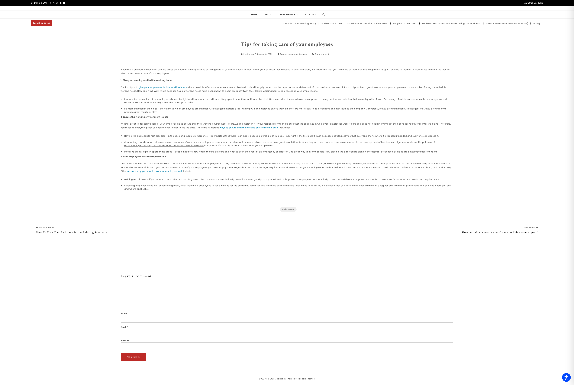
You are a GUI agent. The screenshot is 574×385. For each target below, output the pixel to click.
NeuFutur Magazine (275, 378)
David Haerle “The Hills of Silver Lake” (357, 23)
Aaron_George (299, 54)
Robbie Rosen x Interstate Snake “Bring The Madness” (440, 23)
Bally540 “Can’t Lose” (394, 23)
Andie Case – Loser (321, 23)
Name (125, 313)
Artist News (288, 209)
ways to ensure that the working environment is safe (249, 127)
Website (125, 340)
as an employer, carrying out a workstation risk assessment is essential (164, 145)
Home (254, 14)
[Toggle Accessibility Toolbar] (566, 377)
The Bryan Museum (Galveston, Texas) (496, 23)
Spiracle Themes (306, 378)
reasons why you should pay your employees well (155, 171)
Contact (311, 14)
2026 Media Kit (289, 14)
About (269, 14)
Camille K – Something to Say (289, 23)
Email (124, 327)
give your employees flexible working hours (163, 87)
